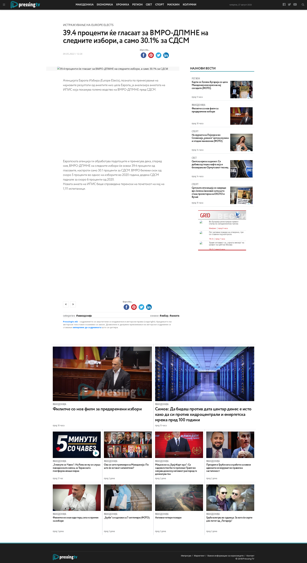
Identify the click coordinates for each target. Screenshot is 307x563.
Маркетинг (199, 555)
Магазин (173, 5)
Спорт (159, 5)
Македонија (85, 5)
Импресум (186, 555)
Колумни (189, 5)
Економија (105, 5)
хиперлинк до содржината (87, 327)
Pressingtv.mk (70, 321)
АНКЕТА (175, 315)
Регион (137, 5)
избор (164, 315)
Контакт (250, 555)
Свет (149, 5)
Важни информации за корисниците (226, 555)
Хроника (122, 5)
